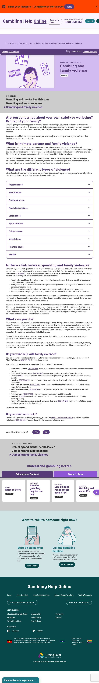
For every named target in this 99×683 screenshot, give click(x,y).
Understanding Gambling (45, 43)
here (69, 6)
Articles (85, 602)
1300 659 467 (38, 373)
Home (7, 43)
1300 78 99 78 (24, 380)
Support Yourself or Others (22, 43)
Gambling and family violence (24, 107)
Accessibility (36, 614)
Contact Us (59, 614)
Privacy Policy (36, 617)
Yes (36, 432)
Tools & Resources (85, 595)
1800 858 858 (73, 22)
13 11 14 (20, 375)
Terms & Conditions (14, 621)
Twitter (39, 631)
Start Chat (32, 566)
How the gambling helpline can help (36, 489)
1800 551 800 (28, 394)
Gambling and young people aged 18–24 (62, 489)
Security (58, 617)
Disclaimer (11, 617)
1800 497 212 (62, 401)
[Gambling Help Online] (25, 21)
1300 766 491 (35, 384)
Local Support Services (41, 595)
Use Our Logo (36, 621)
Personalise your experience (18, 680)
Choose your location (10, 51)
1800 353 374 (34, 389)
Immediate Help (22, 595)
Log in (90, 21)
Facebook (15, 631)
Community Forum (54, 21)
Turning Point (49, 655)
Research (20, 273)
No (46, 432)
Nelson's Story (13, 489)
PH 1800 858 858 (67, 565)
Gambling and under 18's (86, 490)
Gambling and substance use (24, 103)
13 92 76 (22, 396)
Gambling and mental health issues (27, 99)
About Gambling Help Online (17, 614)
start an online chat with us (62, 417)
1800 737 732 (26, 360)
